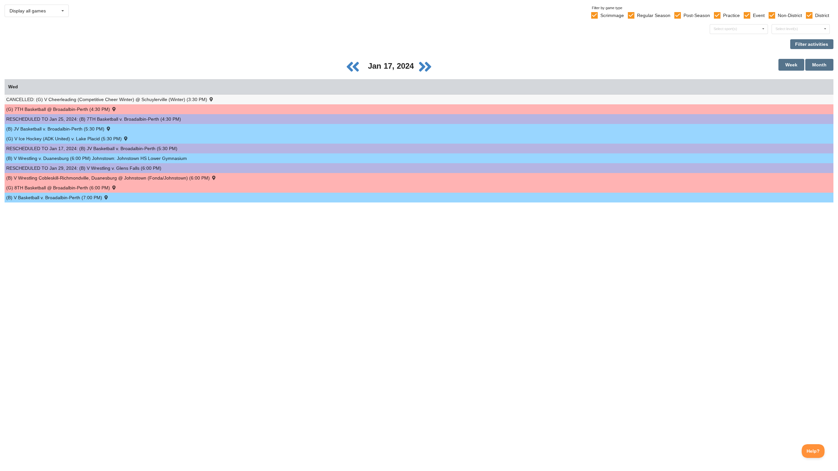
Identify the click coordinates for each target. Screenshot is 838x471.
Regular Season (653, 15)
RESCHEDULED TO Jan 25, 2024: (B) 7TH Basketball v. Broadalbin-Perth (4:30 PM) (93, 119)
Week (791, 64)
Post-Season (696, 15)
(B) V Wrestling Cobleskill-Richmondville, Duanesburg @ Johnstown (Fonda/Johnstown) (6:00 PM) (108, 178)
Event (759, 15)
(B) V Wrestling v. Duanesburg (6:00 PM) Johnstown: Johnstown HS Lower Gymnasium (96, 158)
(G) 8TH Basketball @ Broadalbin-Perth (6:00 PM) (58, 187)
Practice (731, 15)
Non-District (790, 15)
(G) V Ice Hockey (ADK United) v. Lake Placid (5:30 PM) (64, 138)
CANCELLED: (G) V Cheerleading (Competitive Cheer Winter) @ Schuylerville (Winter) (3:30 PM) (107, 99)
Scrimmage (612, 15)
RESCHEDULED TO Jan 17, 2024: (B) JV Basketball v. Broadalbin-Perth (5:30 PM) (91, 148)
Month (819, 64)
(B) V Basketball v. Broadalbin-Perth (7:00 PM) (54, 197)
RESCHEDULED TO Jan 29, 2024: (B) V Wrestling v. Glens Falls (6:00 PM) (83, 168)
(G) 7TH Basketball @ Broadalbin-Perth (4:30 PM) (58, 109)
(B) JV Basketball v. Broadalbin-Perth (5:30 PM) (56, 128)
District (822, 15)
